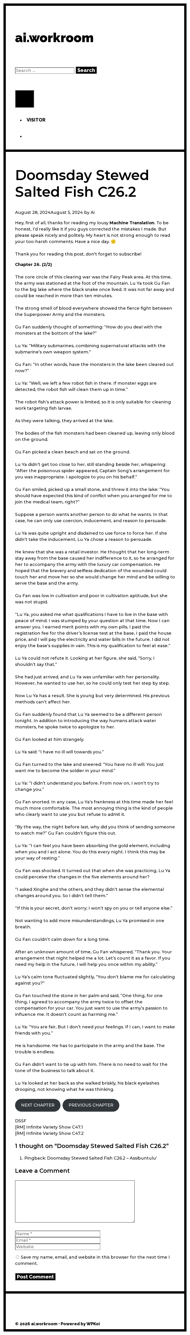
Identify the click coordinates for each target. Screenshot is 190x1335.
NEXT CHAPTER (37, 1105)
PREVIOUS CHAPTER (91, 1105)
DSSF (20, 1120)
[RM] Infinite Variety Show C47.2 (49, 1133)
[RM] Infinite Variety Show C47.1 (49, 1127)
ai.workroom (54, 37)
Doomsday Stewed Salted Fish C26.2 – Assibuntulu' (102, 1158)
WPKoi (93, 1323)
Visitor (36, 120)
